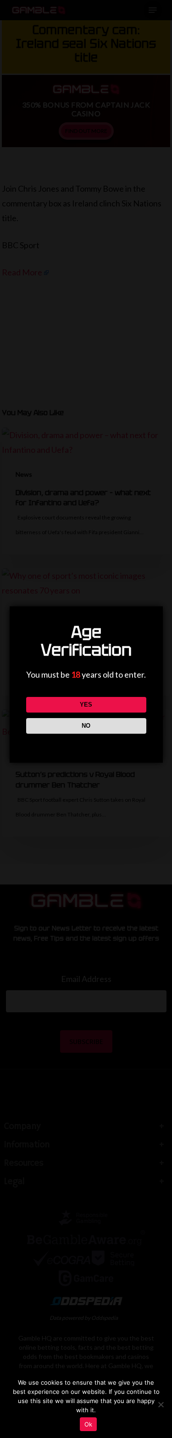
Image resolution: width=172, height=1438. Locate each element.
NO (86, 725)
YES (86, 704)
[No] (160, 1404)
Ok (88, 1424)
